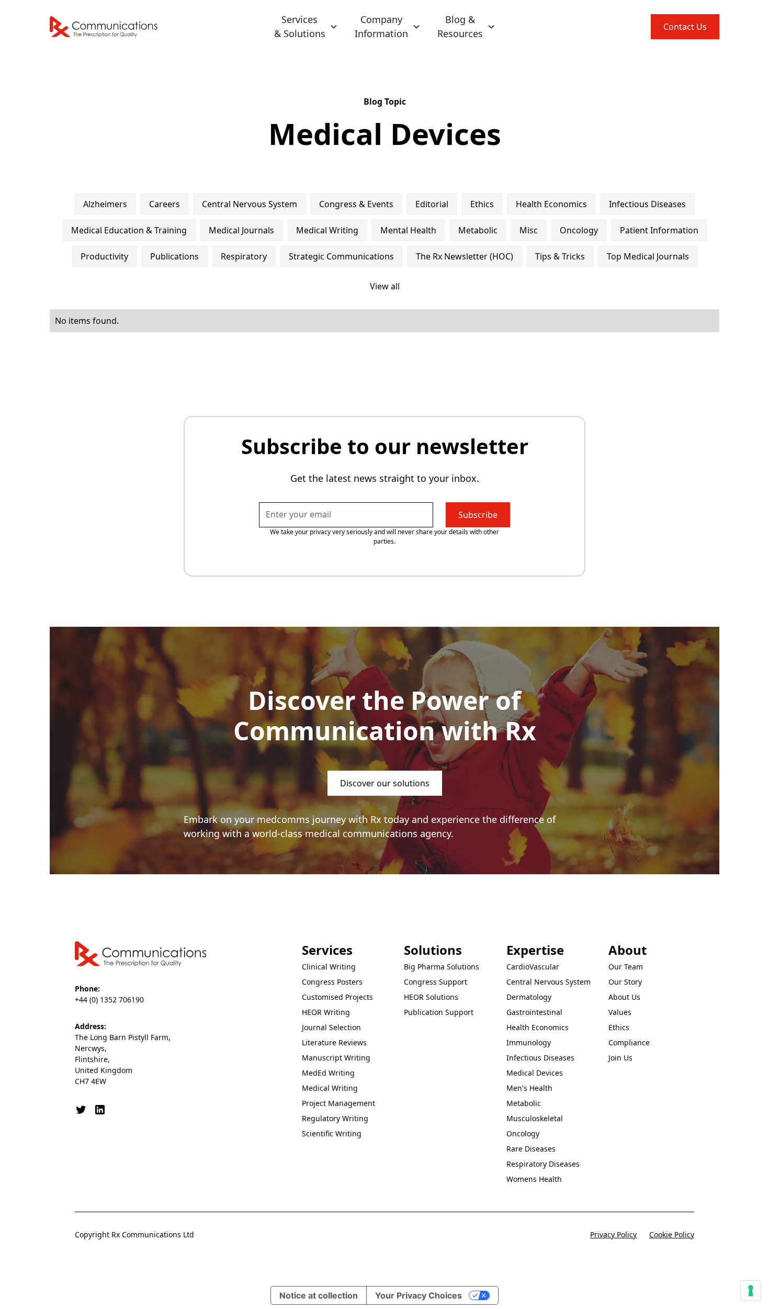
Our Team (625, 967)
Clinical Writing (329, 967)
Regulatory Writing (335, 1118)
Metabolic (523, 1103)
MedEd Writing (328, 1073)
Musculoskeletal (534, 1118)
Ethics (618, 1027)
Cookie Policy (671, 1234)
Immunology (528, 1042)
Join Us (620, 1058)
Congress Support (435, 982)
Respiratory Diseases (543, 1164)
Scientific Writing (331, 1133)
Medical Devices (534, 1073)
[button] (306, 26)
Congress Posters (332, 982)
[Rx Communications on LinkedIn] (100, 1109)
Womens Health (534, 1179)
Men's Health (529, 1088)
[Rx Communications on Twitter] (81, 1109)
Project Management (338, 1103)
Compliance (629, 1042)
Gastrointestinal (534, 1012)
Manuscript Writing (336, 1058)
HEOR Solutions (431, 997)
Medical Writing (330, 1088)
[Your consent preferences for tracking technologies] (751, 1291)
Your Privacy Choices (418, 1295)
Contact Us (685, 26)
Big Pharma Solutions (441, 967)
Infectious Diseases (540, 1058)
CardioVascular (532, 967)
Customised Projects (337, 997)
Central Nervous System (548, 982)
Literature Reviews (334, 1042)
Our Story (625, 982)
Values (619, 1012)
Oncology (522, 1133)
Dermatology (528, 997)
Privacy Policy (613, 1234)
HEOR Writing (326, 1012)
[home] (104, 26)
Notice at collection (318, 1295)
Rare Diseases (531, 1149)
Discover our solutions (384, 783)
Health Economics (537, 1027)
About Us (624, 997)
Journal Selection (331, 1027)
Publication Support (438, 1012)
